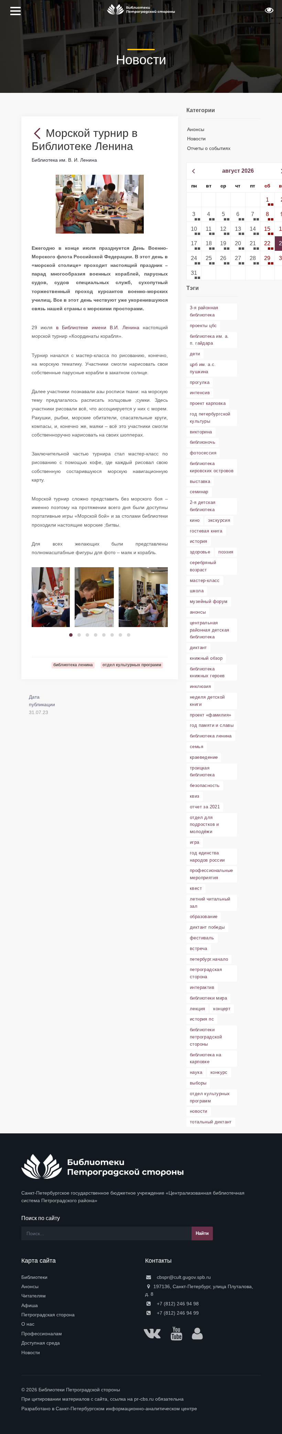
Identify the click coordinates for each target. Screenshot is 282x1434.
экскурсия (219, 520)
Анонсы (195, 129)
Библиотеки (34, 1277)
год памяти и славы (212, 725)
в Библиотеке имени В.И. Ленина (97, 327)
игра (194, 842)
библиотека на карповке (205, 1058)
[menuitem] (79, 1277)
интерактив (202, 987)
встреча (198, 948)
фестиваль (202, 937)
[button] (268, 12)
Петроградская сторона (48, 1314)
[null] (39, 133)
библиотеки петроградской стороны (206, 1037)
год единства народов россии (207, 856)
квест (196, 888)
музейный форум (209, 601)
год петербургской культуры (210, 417)
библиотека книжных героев (207, 672)
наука (196, 1072)
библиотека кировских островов (212, 467)
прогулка (199, 382)
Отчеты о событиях (208, 148)
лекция (197, 1008)
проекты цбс (203, 325)
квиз (194, 796)
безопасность (205, 785)
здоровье (200, 551)
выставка (200, 481)
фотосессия (203, 452)
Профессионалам (41, 1333)
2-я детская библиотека (202, 506)
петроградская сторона (206, 973)
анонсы (198, 612)
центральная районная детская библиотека (209, 630)
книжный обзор (206, 658)
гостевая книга (206, 530)
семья (196, 746)
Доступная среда (40, 1343)
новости (198, 1111)
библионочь (202, 442)
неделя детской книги (207, 700)
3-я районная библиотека (204, 311)
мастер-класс (205, 580)
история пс (202, 1019)
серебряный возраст (203, 566)
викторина (201, 431)
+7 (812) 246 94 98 (177, 1303)
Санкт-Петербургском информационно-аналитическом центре (126, 1408)
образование (203, 916)
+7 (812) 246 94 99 (177, 1313)
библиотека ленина (211, 735)
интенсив (200, 392)
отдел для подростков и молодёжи (204, 824)
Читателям (33, 1295)
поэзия (225, 551)
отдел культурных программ (210, 1097)
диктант (198, 647)
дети (195, 353)
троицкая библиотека (202, 771)
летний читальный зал (210, 902)
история (198, 541)
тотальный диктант (211, 1121)
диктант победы (207, 927)
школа (197, 590)
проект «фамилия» (210, 715)
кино (195, 520)
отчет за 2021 (205, 806)
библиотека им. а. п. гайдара (209, 340)
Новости (196, 138)
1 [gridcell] (267, 200)
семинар (199, 491)
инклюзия (200, 686)
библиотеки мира (208, 998)
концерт (221, 1008)
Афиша (29, 1305)
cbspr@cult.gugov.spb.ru (183, 1277)
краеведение (204, 757)
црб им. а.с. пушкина (203, 368)
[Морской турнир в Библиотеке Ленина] (100, 203)
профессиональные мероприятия (211, 874)
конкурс (219, 1072)
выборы (198, 1083)
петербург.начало (209, 959)
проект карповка (208, 403)
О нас (27, 1324)
